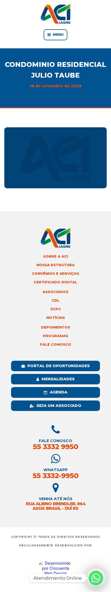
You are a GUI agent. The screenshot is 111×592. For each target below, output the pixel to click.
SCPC (55, 309)
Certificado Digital (55, 282)
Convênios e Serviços (55, 274)
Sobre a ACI (55, 256)
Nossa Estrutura (55, 265)
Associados (55, 292)
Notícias (55, 318)
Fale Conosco (55, 344)
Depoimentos (55, 327)
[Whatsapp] (96, 578)
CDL (55, 300)
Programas (55, 336)
